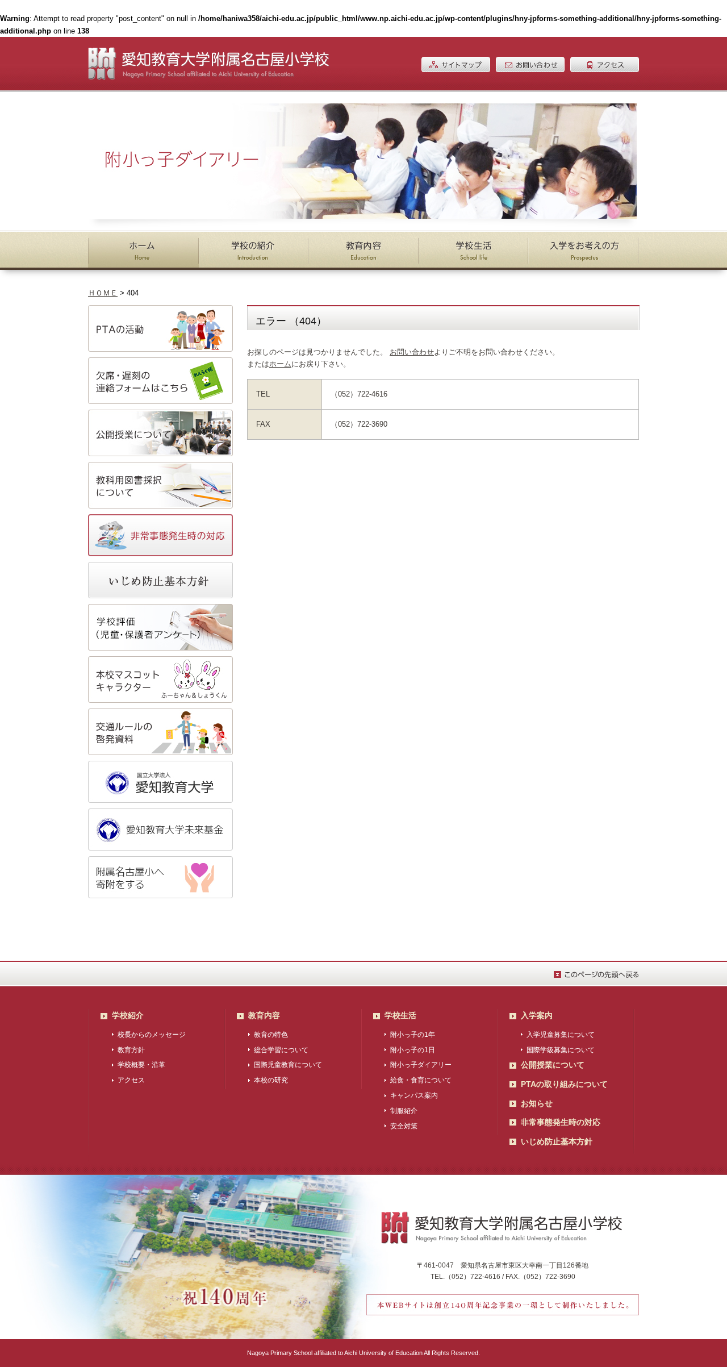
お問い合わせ (412, 352)
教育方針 (131, 1050)
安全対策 (403, 1126)
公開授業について (552, 1064)
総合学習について (281, 1050)
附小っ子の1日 (412, 1050)
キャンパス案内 (414, 1095)
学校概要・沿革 (141, 1065)
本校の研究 (271, 1080)
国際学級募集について (561, 1050)
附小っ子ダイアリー (421, 1065)
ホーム (280, 364)
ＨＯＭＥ (103, 293)
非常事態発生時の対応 (560, 1122)
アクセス (131, 1080)
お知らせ (537, 1103)
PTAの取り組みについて (564, 1084)
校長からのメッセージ (152, 1035)
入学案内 (537, 1015)
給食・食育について (421, 1080)
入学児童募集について (561, 1035)
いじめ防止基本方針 (556, 1141)
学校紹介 (128, 1015)
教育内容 (264, 1015)
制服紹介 (403, 1111)
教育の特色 (271, 1035)
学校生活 (400, 1015)
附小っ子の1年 (412, 1035)
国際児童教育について (288, 1065)
